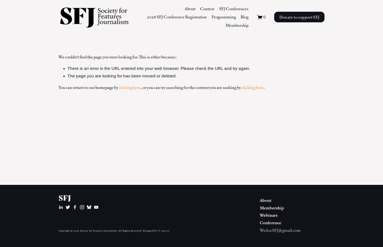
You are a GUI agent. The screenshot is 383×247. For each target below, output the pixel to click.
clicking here (130, 87)
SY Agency (164, 230)
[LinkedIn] (61, 207)
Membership (237, 25)
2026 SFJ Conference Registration (177, 17)
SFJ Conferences (233, 8)
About (190, 8)
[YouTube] (96, 207)
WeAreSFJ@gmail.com (280, 230)
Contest (207, 8)
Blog (244, 17)
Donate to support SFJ (299, 17)
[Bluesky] (89, 207)
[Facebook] (75, 207)
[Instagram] (82, 207)
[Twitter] (68, 207)
